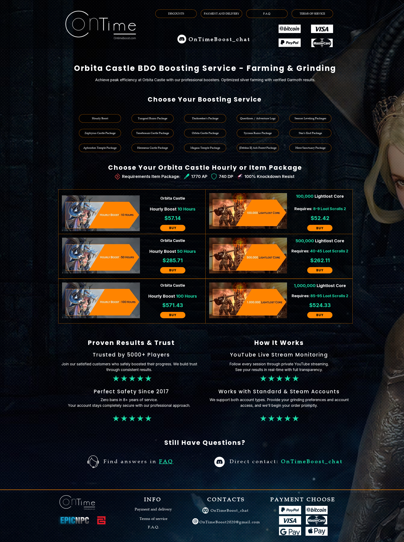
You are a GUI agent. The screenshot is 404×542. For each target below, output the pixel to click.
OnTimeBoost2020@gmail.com (229, 522)
